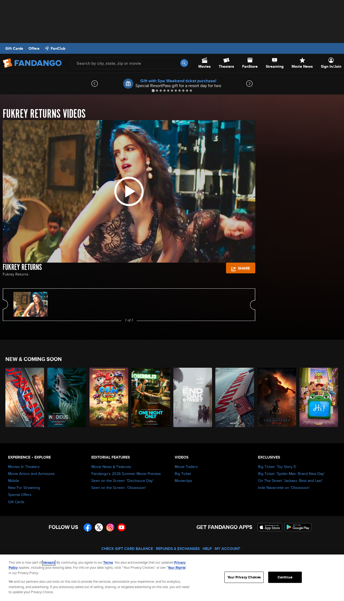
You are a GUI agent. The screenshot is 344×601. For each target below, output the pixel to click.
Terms (108, 562)
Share (243, 268)
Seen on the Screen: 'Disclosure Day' (122, 480)
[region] (172, 578)
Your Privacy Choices (244, 577)
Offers (34, 48)
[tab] (153, 90)
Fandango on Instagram (110, 527)
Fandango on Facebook (88, 527)
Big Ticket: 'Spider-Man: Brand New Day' (291, 473)
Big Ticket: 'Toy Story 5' (277, 466)
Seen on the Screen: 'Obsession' (118, 487)
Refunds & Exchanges (178, 548)
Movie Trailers (186, 466)
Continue (285, 577)
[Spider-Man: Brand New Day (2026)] (25, 397)
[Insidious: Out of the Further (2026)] (67, 397)
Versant (49, 562)
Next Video (252, 304)
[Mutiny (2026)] (235, 397)
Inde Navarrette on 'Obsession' (284, 487)
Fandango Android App (298, 527)
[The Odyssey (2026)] (277, 397)
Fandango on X (99, 527)
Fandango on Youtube (121, 527)
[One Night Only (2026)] (151, 397)
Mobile (13, 480)
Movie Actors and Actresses (31, 473)
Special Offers (19, 494)
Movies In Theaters (24, 466)
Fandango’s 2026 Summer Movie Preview (126, 473)
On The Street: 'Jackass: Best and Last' (290, 480)
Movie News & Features (111, 466)
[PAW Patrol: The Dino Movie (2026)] (109, 397)
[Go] (184, 63)
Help (207, 548)
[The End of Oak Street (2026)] (193, 397)
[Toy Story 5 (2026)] (319, 397)
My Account (227, 548)
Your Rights (176, 567)
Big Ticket (183, 473)
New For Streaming (24, 487)
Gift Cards (14, 48)
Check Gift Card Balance (127, 548)
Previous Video (5, 304)
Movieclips (183, 480)
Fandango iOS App (270, 527)
